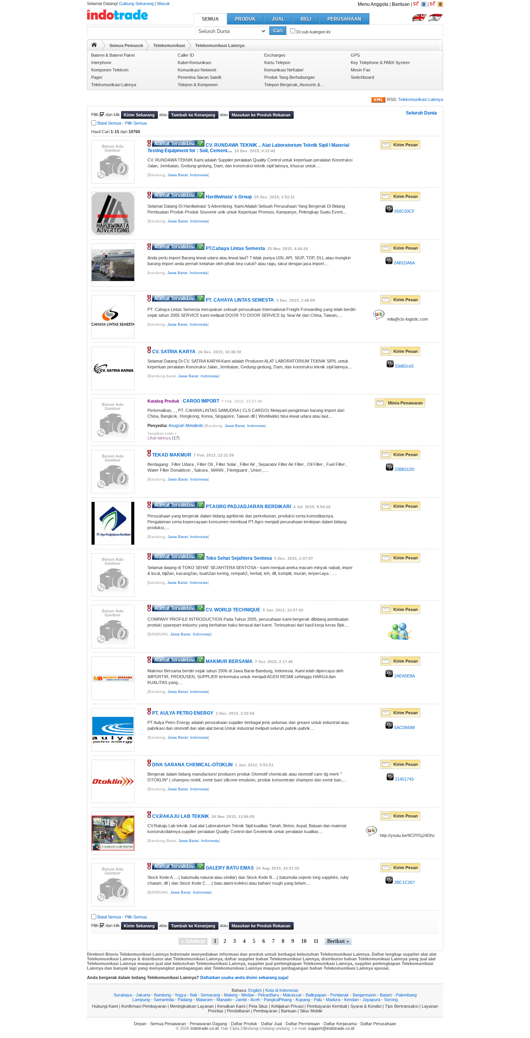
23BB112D (403, 469)
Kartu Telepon (277, 62)
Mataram (204, 999)
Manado (224, 999)
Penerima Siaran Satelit (199, 77)
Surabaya (123, 995)
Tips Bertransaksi (401, 1006)
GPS (355, 55)
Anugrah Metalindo (185, 425)
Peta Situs (258, 1006)
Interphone (101, 62)
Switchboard (362, 77)
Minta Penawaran (405, 403)
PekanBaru (268, 995)
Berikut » (338, 941)
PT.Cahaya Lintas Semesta (235, 248)
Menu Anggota (373, 4)
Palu (318, 999)
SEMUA (210, 19)
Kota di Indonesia (281, 990)
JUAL (278, 19)
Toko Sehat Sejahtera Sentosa (239, 558)
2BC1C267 (404, 882)
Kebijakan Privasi (287, 1006)
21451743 (404, 779)
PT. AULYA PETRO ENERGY (182, 713)
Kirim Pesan (405, 144)
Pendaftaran (238, 1010)
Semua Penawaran (168, 1023)
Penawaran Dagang (208, 1023)
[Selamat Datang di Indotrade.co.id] (117, 17)
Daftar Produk (244, 1023)
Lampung (141, 999)
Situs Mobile (311, 1010)
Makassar (292, 995)
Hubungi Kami (105, 1006)
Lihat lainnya (159, 438)
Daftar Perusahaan (378, 1023)
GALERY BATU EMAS (230, 868)
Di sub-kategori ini (312, 32)
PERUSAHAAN (344, 19)
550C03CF (404, 211)
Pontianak (339, 995)
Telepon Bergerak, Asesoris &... (294, 84)
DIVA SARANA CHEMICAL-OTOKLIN (192, 764)
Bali (193, 995)
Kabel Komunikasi (194, 62)
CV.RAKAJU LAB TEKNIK (180, 816)
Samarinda (164, 999)
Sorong (391, 999)
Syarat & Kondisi (365, 1006)
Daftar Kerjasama (340, 1023)
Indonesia (199, 175)
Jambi (241, 999)
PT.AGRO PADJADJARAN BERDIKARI (248, 506)
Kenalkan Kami (231, 1006)
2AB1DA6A (404, 262)
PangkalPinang (278, 999)
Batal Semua (109, 123)
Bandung (162, 995)
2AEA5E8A (404, 675)
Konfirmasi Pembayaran (143, 1006)
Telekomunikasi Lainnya (113, 84)
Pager (96, 77)
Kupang (303, 999)
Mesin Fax (361, 70)
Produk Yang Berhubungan (289, 77)
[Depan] (94, 44)
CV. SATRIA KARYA (174, 351)
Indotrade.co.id (204, 1028)
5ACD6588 (404, 727)
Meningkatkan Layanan (192, 1006)
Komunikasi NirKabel (283, 70)
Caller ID (186, 55)
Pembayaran (265, 1010)
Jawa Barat (178, 175)
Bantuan (401, 4)
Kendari (351, 999)
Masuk (163, 3)
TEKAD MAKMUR (171, 455)
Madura (333, 999)
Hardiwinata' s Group (229, 197)
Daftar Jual (271, 1023)
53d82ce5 (404, 366)
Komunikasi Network (197, 70)
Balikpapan (316, 995)
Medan (247, 995)
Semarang (210, 995)
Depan (140, 1023)
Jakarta (143, 995)
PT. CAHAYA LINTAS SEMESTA (240, 300)
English (255, 990)
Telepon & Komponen (198, 84)
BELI (306, 19)
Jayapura (371, 999)
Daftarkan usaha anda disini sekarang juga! (244, 977)
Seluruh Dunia (421, 113)
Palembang (406, 995)
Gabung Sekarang (136, 3)
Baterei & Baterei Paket (113, 55)
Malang (230, 995)
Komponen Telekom (109, 70)
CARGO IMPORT (201, 401)
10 (304, 941)
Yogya (180, 995)
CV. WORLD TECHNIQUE (233, 610)
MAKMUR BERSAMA (229, 661)
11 (316, 941)
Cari (277, 30)
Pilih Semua (136, 123)
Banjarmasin (364, 995)
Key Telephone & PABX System (380, 62)
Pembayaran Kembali (327, 1006)
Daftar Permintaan (303, 1023)
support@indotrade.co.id (331, 1028)
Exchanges (275, 55)
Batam (386, 995)
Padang (185, 999)
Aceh (255, 999)
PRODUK (245, 19)
